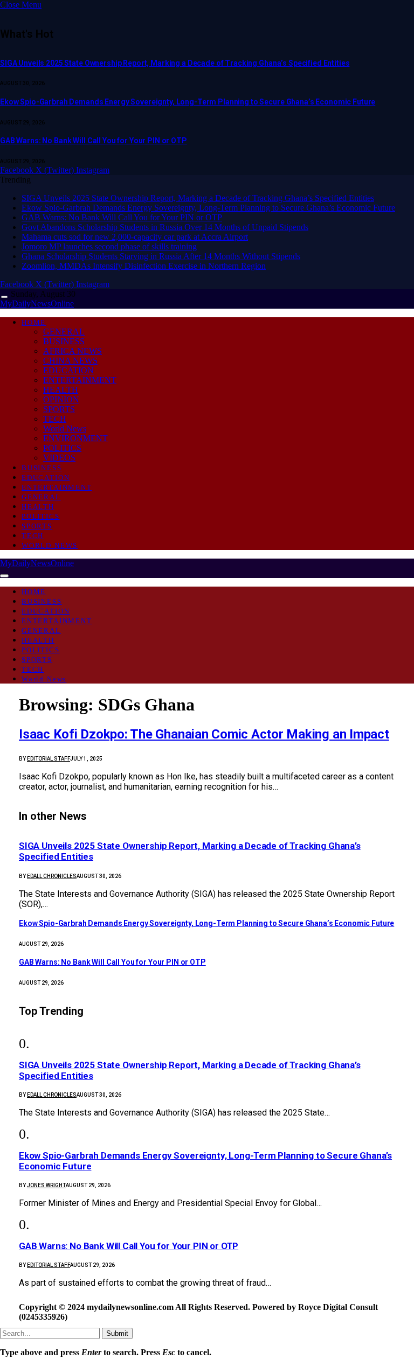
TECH (54, 418)
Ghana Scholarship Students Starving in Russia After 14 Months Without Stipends (161, 256)
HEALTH (60, 389)
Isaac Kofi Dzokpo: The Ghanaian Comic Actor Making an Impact (204, 734)
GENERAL (64, 331)
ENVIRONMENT (75, 438)
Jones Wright (46, 1185)
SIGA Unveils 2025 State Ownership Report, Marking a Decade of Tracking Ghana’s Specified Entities (174, 63)
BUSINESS (64, 341)
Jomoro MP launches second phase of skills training (109, 246)
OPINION (61, 399)
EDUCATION (68, 370)
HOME (34, 322)
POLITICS (62, 447)
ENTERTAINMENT (79, 380)
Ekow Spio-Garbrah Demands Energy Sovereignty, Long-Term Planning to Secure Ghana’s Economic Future (187, 101)
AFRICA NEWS (72, 351)
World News (64, 428)
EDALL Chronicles (52, 876)
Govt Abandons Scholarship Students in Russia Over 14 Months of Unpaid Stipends (165, 227)
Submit (117, 1333)
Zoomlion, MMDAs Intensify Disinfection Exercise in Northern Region (144, 265)
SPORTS (59, 409)
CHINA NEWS (70, 360)
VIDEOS (59, 457)
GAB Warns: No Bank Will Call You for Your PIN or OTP (93, 140)
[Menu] (4, 297)
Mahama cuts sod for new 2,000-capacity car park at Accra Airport (135, 236)
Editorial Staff (48, 759)
